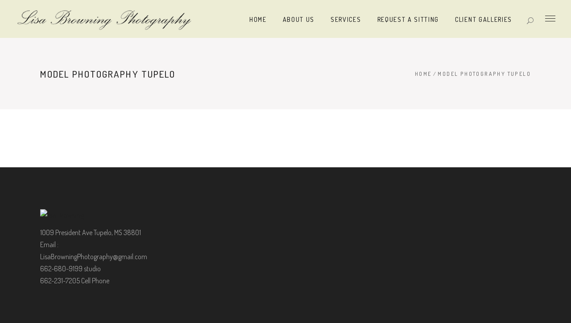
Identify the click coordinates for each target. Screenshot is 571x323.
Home (423, 73)
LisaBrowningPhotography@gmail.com (93, 256)
